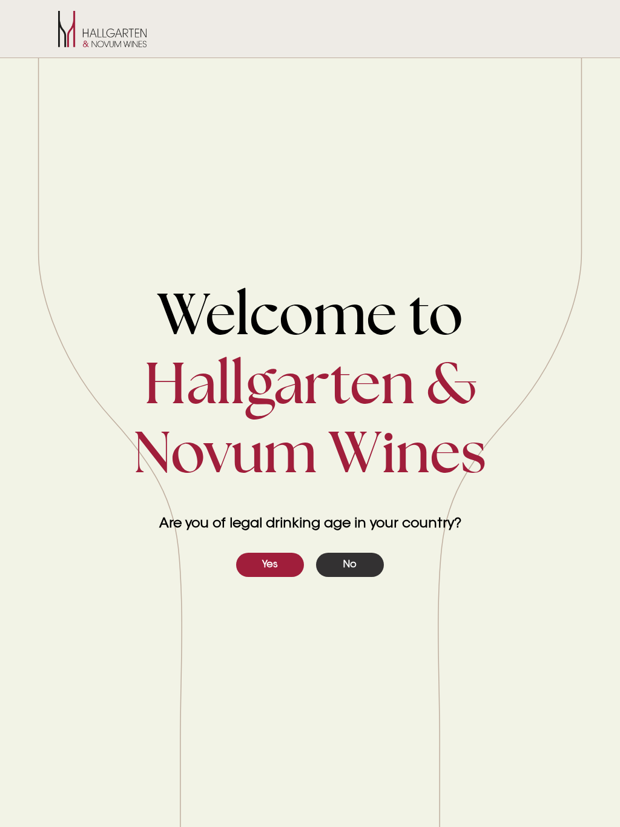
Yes (270, 565)
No (350, 565)
